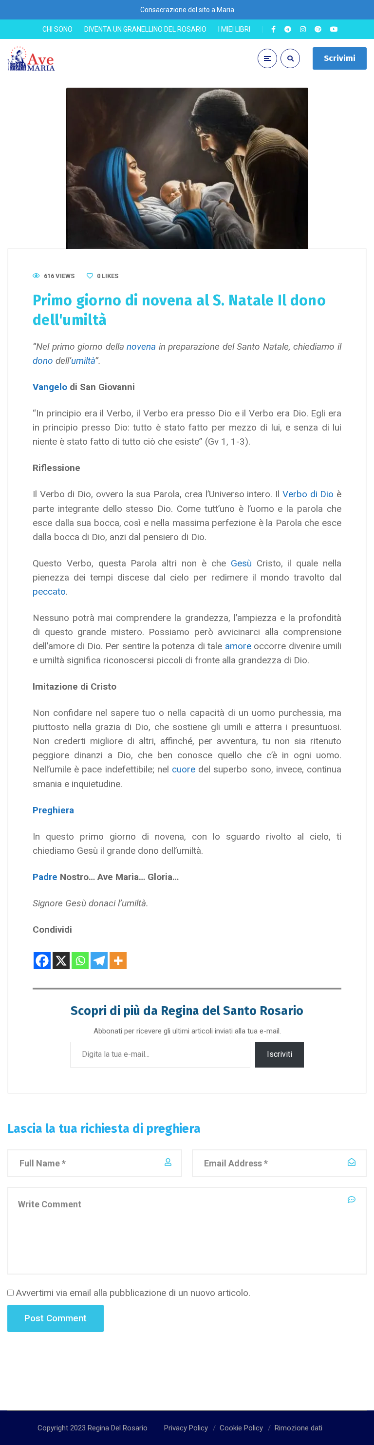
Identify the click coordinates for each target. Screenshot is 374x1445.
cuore (183, 769)
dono (43, 360)
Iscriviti (279, 1054)
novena (141, 346)
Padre (45, 876)
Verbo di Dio (307, 494)
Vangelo (50, 387)
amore (238, 646)
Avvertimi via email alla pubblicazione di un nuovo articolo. (133, 1292)
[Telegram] (99, 953)
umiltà (83, 360)
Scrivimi (339, 58)
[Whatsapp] (80, 953)
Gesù (241, 563)
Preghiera (53, 810)
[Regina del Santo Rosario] (31, 58)
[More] (118, 953)
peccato (49, 591)
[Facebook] (42, 953)
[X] (61, 953)
